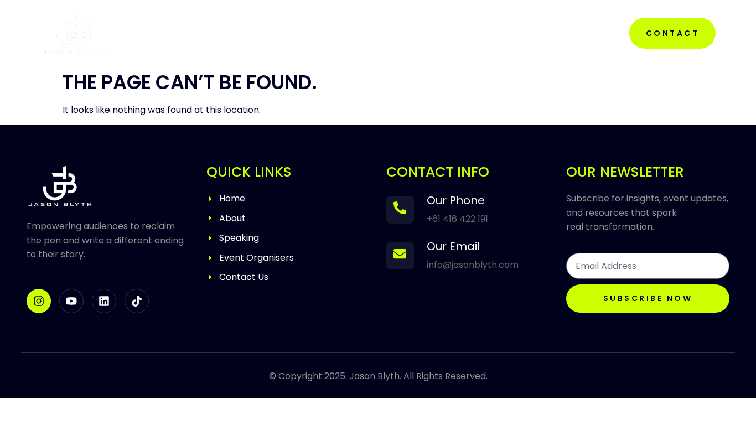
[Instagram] (39, 301)
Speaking (386, 33)
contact (673, 33)
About (318, 33)
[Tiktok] (137, 301)
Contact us (470, 33)
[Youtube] (71, 301)
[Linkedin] (104, 301)
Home (261, 33)
